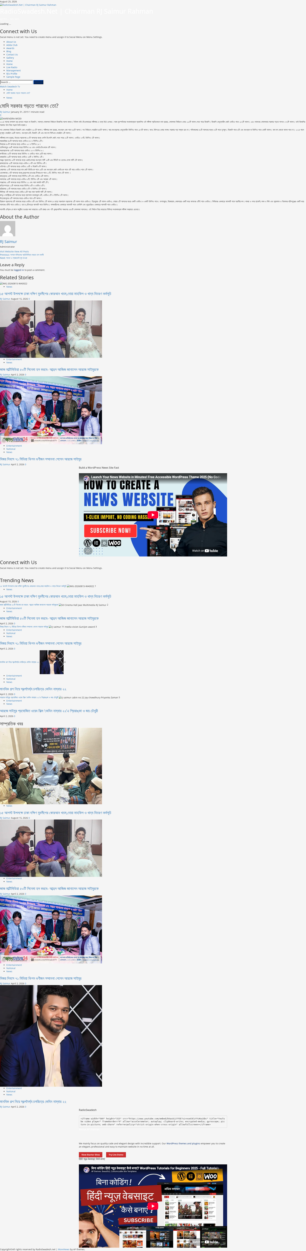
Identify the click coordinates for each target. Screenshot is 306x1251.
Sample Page (13, 76)
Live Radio (11, 67)
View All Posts (21, 251)
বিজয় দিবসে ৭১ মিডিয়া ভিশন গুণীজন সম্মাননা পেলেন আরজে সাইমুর (40, 459)
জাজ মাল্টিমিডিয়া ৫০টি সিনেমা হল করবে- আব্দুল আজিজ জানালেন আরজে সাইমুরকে (49, 369)
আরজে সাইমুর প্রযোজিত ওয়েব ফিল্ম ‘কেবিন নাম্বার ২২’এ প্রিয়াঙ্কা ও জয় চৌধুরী (29, 697)
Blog (8, 51)
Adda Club (12, 44)
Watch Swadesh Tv (10, 86)
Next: (13, 257)
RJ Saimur (5, 111)
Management (13, 70)
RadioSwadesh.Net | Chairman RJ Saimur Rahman (76, 11)
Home (9, 60)
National (10, 448)
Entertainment (14, 359)
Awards (10, 48)
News (9, 97)
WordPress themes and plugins (183, 1143)
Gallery (10, 57)
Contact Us (12, 54)
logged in (19, 269)
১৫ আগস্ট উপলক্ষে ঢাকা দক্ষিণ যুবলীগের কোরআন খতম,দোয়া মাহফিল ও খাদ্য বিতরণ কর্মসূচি (55, 293)
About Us (11, 41)
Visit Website (7, 251)
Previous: (22, 254)
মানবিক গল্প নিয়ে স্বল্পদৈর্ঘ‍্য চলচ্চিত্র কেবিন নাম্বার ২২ (19, 661)
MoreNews (63, 1249)
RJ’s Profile (11, 73)
